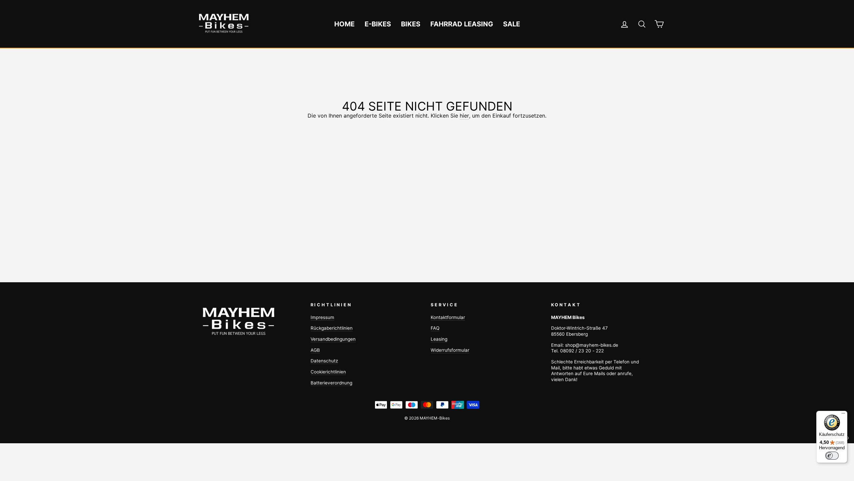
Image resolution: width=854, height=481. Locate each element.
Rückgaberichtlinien (332, 328)
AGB (315, 350)
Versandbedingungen (333, 339)
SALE (511, 24)
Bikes (410, 24)
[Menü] (843, 415)
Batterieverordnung (331, 382)
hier (464, 115)
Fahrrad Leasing (461, 24)
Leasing (439, 339)
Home (344, 24)
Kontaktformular (448, 317)
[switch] (832, 456)
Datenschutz (324, 360)
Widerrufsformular (450, 350)
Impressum (322, 317)
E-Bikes (378, 24)
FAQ (435, 328)
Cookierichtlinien (328, 371)
